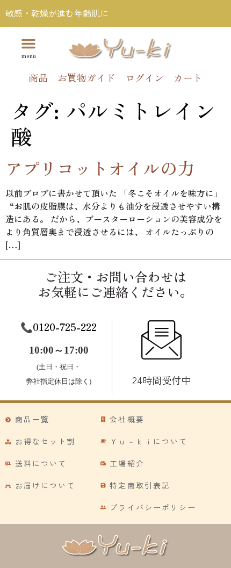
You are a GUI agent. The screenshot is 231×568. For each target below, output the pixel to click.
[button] (28, 47)
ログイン (144, 77)
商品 (38, 77)
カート (188, 77)
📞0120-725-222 (58, 326)
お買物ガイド (86, 77)
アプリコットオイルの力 (99, 167)
